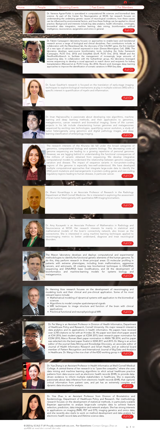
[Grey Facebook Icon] (130, 427)
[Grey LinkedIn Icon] (127, 427)
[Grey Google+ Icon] (133, 427)
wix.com (70, 425)
